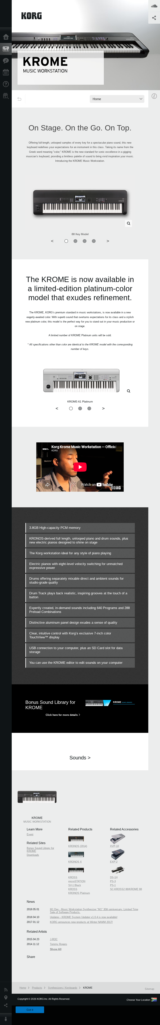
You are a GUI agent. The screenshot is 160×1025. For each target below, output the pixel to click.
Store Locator (7, 96)
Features (7, 61)
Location (7, 998)
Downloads (33, 854)
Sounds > (80, 758)
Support (7, 84)
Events (7, 72)
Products (7, 49)
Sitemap (149, 988)
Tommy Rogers (58, 944)
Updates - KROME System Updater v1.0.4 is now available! (83, 917)
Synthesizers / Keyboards (62, 987)
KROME (87, 987)
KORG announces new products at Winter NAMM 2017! (81, 922)
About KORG (7, 1019)
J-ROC (54, 939)
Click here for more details (62, 714)
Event (30, 834)
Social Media (7, 1005)
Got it (30, 1009)
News (7, 990)
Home (7, 37)
